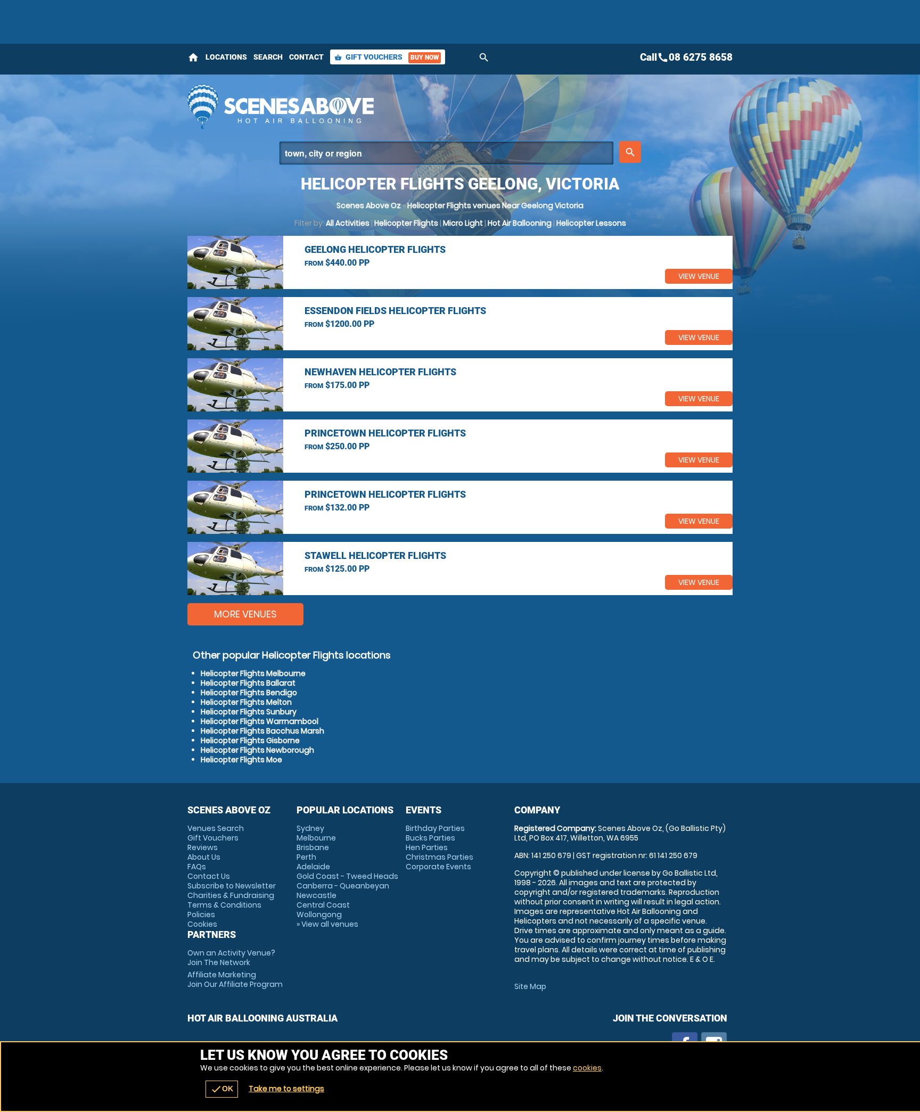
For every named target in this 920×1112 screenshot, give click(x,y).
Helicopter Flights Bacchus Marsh (262, 731)
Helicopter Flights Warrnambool (259, 721)
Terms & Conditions (224, 905)
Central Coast (323, 905)
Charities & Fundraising (230, 895)
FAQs (196, 866)
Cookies (202, 924)
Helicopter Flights (406, 223)
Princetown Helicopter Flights (385, 433)
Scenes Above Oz (368, 205)
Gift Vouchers (386, 57)
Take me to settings (286, 1088)
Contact (306, 57)
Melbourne (316, 838)
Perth (306, 857)
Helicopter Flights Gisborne (250, 740)
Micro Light (463, 223)
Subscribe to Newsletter (231, 885)
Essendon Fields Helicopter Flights (395, 310)
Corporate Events (438, 866)
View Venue (698, 276)
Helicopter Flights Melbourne (253, 673)
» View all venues (327, 924)
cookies (587, 1067)
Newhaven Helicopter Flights (380, 371)
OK (221, 1089)
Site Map (530, 986)
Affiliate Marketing (235, 979)
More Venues (245, 614)
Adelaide (313, 866)
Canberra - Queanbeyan (343, 885)
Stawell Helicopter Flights (375, 555)
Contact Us (208, 876)
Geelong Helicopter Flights (375, 249)
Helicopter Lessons (591, 223)
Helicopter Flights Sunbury (249, 711)
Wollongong (319, 914)
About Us (203, 857)
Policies (201, 914)
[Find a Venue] (446, 153)
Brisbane (313, 847)
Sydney (310, 828)
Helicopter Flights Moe (241, 759)
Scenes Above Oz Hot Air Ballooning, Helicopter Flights (364, 106)
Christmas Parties (439, 857)
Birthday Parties (435, 828)
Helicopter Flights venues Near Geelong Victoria (495, 205)
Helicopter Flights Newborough (257, 750)
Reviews (202, 847)
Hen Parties (427, 847)
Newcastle (316, 895)
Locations (226, 57)
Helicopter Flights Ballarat (248, 683)
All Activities (347, 223)
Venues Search (215, 828)
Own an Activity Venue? (231, 958)
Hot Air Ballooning (520, 223)
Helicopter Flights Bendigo (249, 692)
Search (268, 57)
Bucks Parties (430, 838)
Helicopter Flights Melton (246, 702)
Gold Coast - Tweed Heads (347, 876)
